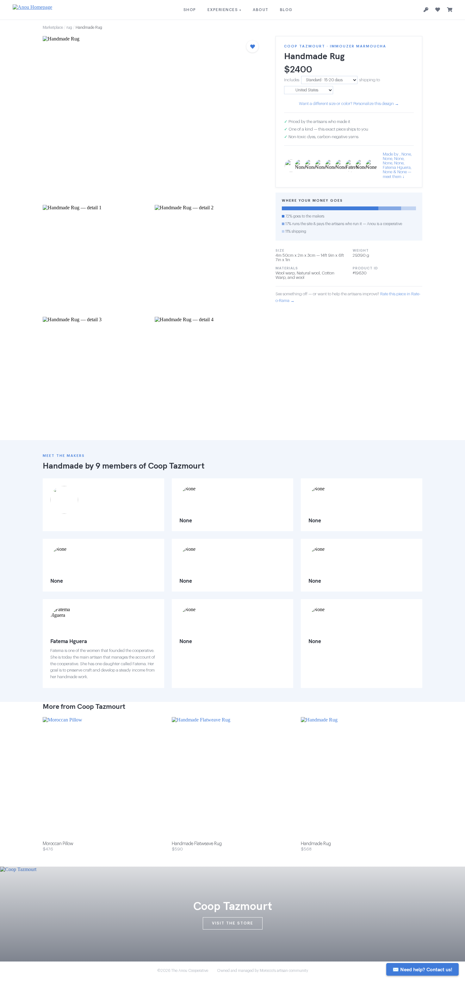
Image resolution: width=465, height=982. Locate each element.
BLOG (286, 10)
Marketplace (53, 27)
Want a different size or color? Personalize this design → (349, 103)
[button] (153, 118)
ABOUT (261, 10)
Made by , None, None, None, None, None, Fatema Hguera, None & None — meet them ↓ (397, 165)
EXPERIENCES (225, 10)
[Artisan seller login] (426, 10)
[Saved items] (437, 10)
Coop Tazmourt (176, 465)
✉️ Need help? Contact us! (422, 969)
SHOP (189, 10)
